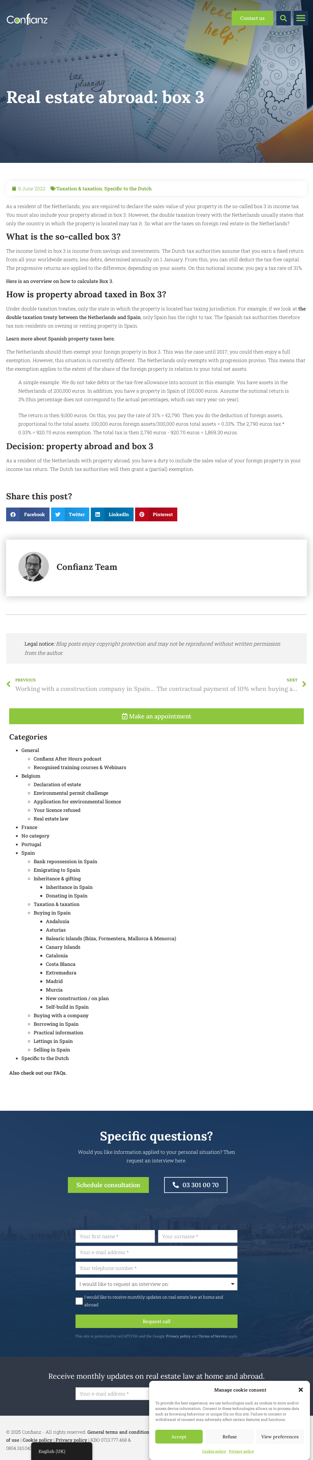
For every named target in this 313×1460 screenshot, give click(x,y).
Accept (178, 1437)
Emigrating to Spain (57, 870)
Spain (28, 852)
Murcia (54, 989)
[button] (301, 1390)
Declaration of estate (57, 784)
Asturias (56, 929)
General (30, 750)
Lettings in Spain (53, 1041)
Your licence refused (57, 810)
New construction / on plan (77, 998)
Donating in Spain (66, 895)
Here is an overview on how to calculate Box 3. (59, 281)
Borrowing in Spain (56, 1024)
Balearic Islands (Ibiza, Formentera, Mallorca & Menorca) (111, 938)
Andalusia (57, 921)
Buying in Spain (52, 912)
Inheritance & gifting (57, 878)
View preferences (280, 1437)
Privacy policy (241, 1451)
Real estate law (51, 818)
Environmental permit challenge (71, 793)
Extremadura (61, 972)
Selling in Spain (52, 1049)
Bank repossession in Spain (65, 861)
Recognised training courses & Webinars (80, 767)
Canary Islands (63, 947)
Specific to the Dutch (128, 188)
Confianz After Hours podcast (67, 758)
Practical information (58, 1032)
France (29, 827)
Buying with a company (61, 1015)
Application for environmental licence (77, 801)
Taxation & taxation (79, 188)
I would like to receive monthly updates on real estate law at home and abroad (153, 1301)
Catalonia (57, 955)
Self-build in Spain (67, 1006)
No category (35, 835)
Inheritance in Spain (69, 887)
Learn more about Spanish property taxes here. (60, 338)
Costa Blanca (60, 964)
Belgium (30, 775)
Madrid (54, 981)
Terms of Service (213, 1336)
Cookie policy (214, 1451)
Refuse (230, 1437)
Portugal (31, 844)
